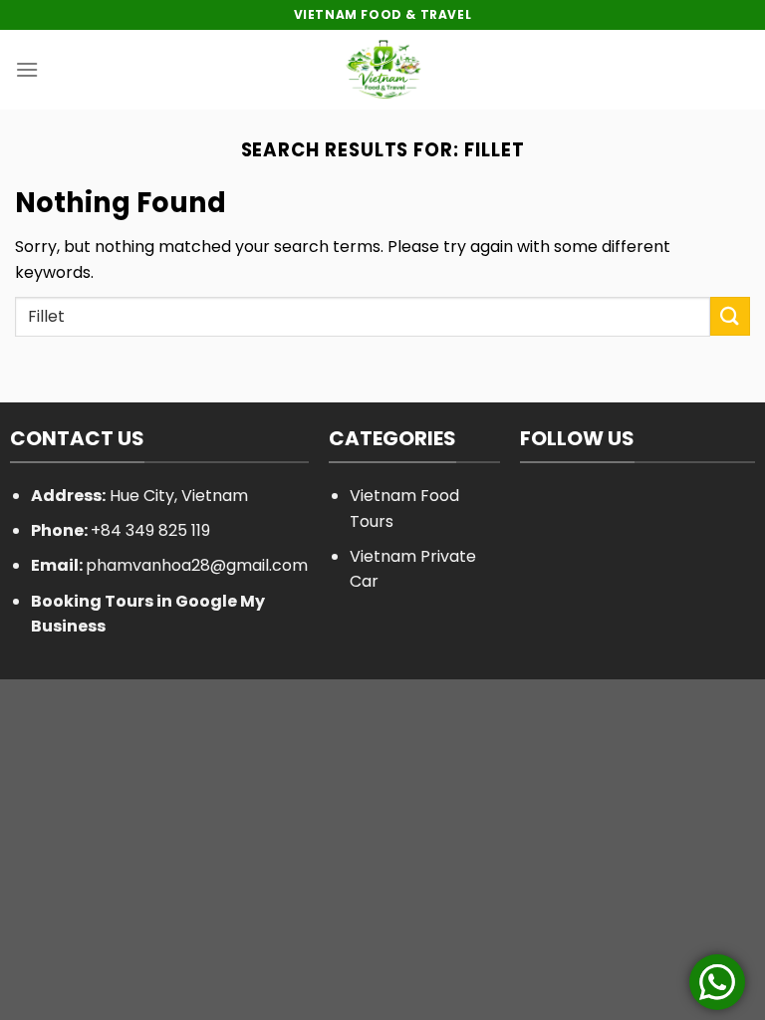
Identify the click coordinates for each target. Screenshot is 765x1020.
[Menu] (27, 69)
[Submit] (730, 316)
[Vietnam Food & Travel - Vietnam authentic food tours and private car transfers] (382, 70)
